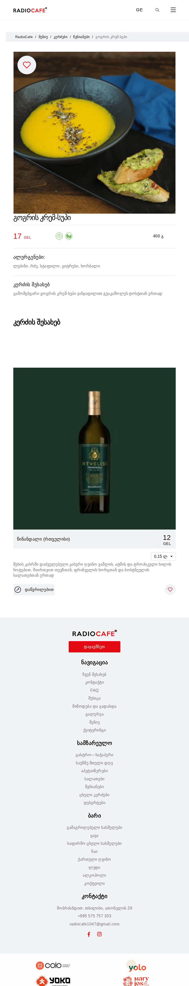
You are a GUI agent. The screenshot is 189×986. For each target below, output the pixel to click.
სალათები (94, 779)
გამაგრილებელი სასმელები (94, 827)
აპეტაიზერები (94, 771)
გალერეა (94, 714)
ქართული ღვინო (94, 859)
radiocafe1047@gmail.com (94, 924)
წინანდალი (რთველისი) (43, 539)
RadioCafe (24, 37)
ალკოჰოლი (94, 875)
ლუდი (94, 867)
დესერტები (94, 803)
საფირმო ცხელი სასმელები (94, 843)
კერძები (60, 37)
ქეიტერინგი (94, 730)
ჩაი (94, 851)
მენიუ (43, 37)
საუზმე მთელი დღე (94, 763)
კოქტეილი (94, 883)
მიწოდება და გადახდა (94, 706)
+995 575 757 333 (94, 916)
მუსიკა (94, 698)
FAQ (94, 690)
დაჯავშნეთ (94, 647)
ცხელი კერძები (94, 795)
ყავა (94, 835)
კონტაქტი (94, 682)
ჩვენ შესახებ (94, 674)
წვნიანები (81, 37)
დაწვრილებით (39, 589)
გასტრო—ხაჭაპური (94, 755)
